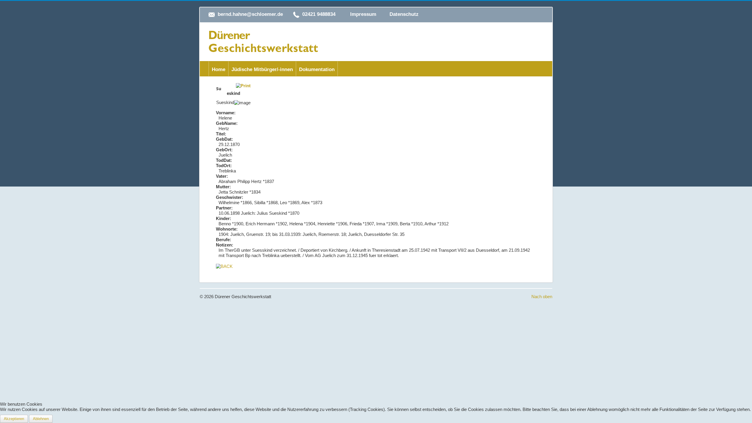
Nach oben (541, 296)
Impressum (363, 14)
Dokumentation (317, 69)
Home (218, 69)
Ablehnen (41, 419)
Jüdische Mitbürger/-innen (262, 69)
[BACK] (224, 265)
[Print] (243, 85)
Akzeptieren (14, 419)
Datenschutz (404, 14)
